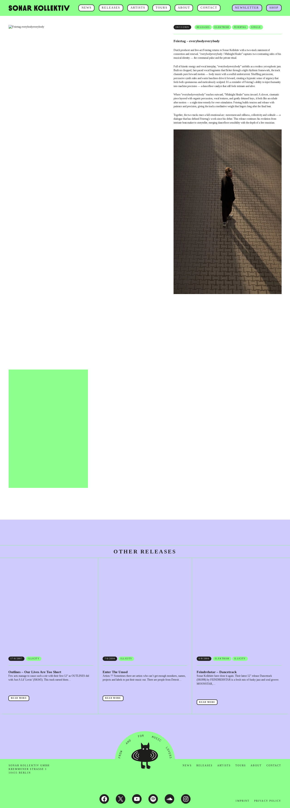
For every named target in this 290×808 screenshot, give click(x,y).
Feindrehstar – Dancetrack (217, 672)
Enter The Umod (115, 672)
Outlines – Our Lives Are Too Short (34, 672)
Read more (20, 699)
